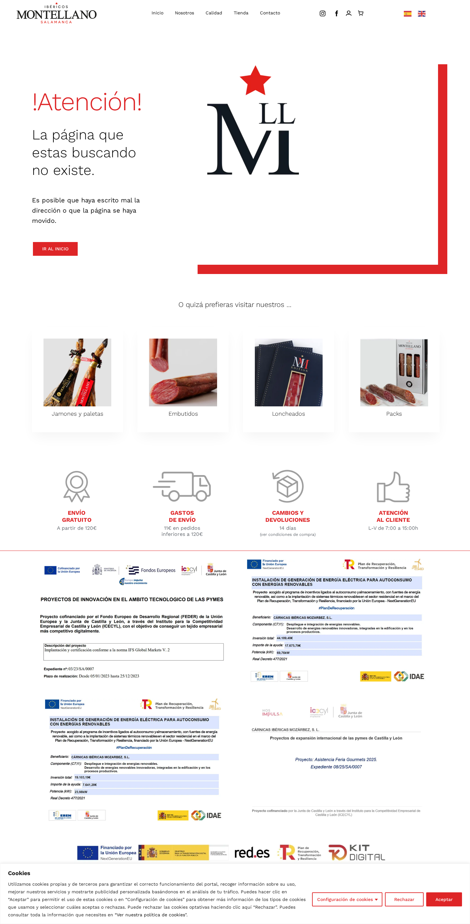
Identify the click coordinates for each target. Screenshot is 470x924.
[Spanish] (408, 13)
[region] (235, 894)
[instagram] (322, 13)
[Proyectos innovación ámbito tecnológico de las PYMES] (133, 561)
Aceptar (444, 899)
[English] (422, 13)
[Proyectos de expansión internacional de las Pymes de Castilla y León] (336, 701)
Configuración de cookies (345, 899)
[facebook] (336, 13)
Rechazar (404, 899)
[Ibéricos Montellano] (57, 5)
